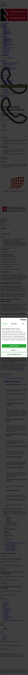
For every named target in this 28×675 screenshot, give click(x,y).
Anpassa (13, 350)
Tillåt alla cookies (14, 345)
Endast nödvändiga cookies (14, 354)
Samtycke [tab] (5, 323)
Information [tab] (14, 323)
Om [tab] (23, 323)
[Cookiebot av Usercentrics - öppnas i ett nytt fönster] (20, 320)
